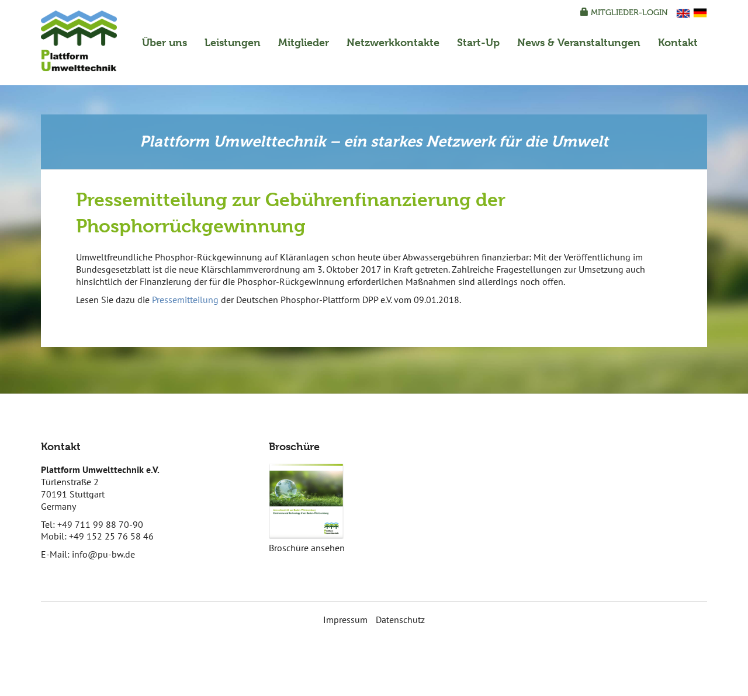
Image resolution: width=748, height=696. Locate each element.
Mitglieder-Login (628, 13)
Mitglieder (303, 42)
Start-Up (478, 42)
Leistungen (233, 42)
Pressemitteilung (185, 299)
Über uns (164, 42)
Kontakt (678, 42)
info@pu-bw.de (103, 554)
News (578, 42)
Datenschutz (400, 619)
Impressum (345, 619)
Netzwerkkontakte (393, 42)
